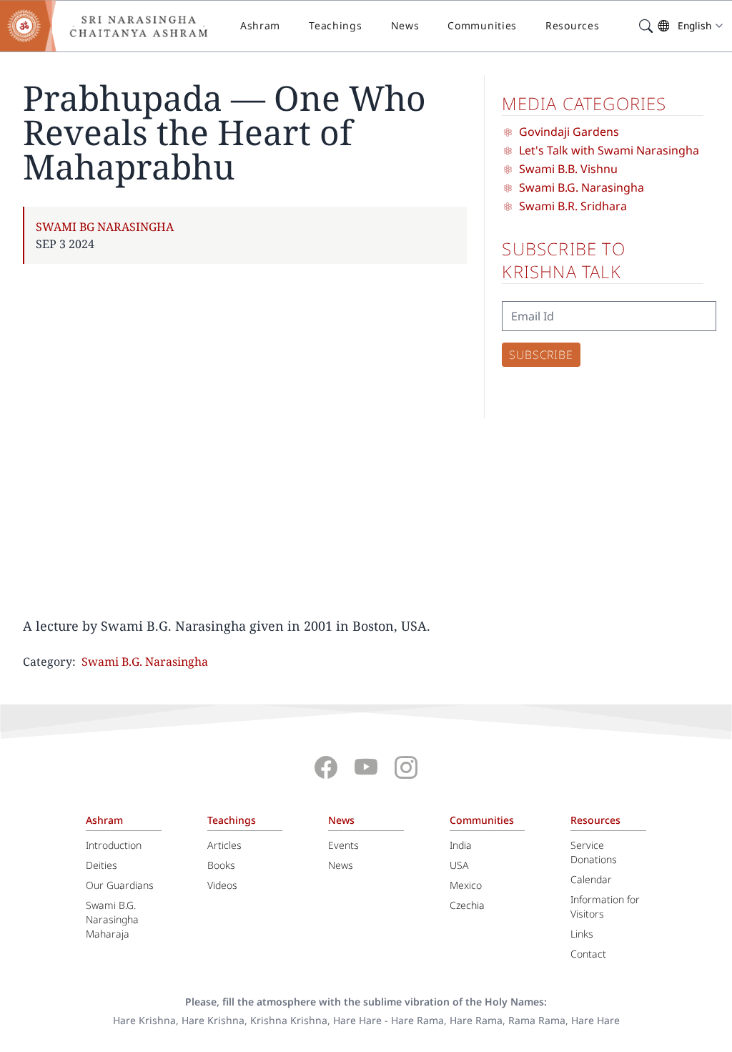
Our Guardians (120, 885)
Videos (222, 885)
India (461, 845)
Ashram (260, 25)
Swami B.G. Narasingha (144, 661)
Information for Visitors (605, 906)
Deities (101, 865)
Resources (572, 25)
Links (581, 933)
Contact (588, 953)
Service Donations (593, 852)
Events (343, 845)
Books (221, 865)
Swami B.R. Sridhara (573, 206)
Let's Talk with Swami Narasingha (609, 150)
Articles (224, 845)
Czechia (467, 905)
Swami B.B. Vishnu (568, 169)
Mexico (466, 885)
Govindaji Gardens (569, 131)
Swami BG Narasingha (105, 227)
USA (459, 865)
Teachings (335, 25)
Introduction (114, 845)
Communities (482, 25)
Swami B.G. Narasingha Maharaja (112, 919)
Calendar (591, 879)
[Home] (114, 25)
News (405, 25)
